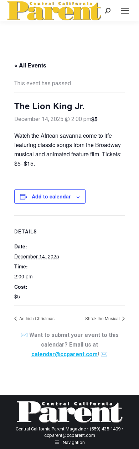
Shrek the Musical (103, 318)
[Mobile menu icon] (125, 11)
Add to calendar (51, 196)
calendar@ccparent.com (64, 354)
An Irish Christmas (36, 318)
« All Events (30, 65)
